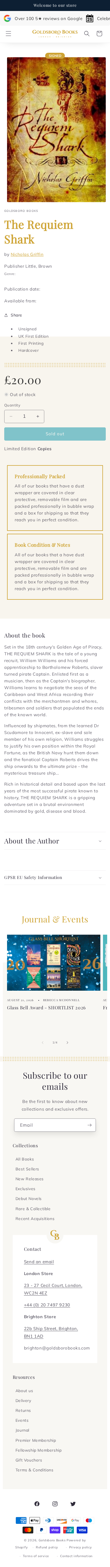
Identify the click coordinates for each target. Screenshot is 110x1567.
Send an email (39, 1261)
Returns (23, 1410)
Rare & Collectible (33, 1208)
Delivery (23, 1400)
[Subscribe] (89, 1125)
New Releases (30, 1178)
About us (24, 1390)
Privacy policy (80, 1547)
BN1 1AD (33, 1336)
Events (22, 1420)
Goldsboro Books (52, 1540)
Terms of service (36, 1556)
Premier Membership (36, 1440)
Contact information (76, 1556)
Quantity (12, 405)
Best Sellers (27, 1169)
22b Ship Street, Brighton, (51, 1328)
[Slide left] (42, 1042)
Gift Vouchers (29, 1460)
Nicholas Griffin (27, 254)
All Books (25, 1159)
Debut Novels (29, 1198)
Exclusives (26, 1188)
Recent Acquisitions (35, 1218)
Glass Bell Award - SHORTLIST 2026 (46, 1007)
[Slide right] (67, 1042)
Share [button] (16, 315)
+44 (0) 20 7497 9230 (47, 1304)
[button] (8, 33)
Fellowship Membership (39, 1450)
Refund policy (47, 1547)
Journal (22, 1430)
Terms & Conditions (35, 1470)
